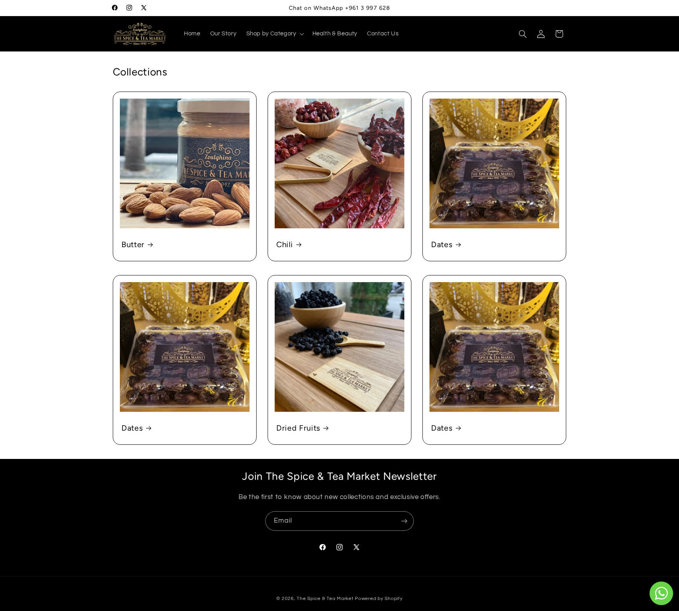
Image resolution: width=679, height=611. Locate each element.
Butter (133, 244)
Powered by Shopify (378, 598)
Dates (441, 244)
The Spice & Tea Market (325, 598)
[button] (274, 33)
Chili (284, 244)
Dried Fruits (298, 428)
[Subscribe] (404, 520)
